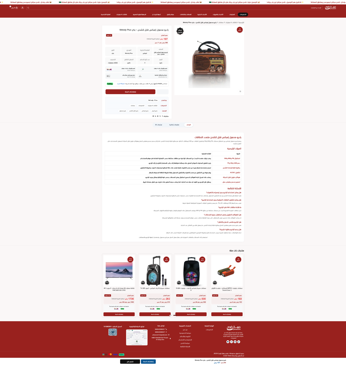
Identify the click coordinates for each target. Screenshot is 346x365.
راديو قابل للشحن (133, 111)
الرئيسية (241, 22)
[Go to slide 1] (175, 315)
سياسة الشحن (185, 343)
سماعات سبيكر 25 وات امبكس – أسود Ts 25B (155, 288)
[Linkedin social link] (155, 116)
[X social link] (160, 116)
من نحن (185, 329)
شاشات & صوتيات (231, 22)
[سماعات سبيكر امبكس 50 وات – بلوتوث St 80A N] (191, 270)
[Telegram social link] (153, 116)
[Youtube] (227, 341)
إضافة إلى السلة (130, 92)
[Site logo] (330, 7)
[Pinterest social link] (158, 116)
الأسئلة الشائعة (185, 346)
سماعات (220, 22)
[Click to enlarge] (240, 91)
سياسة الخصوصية (185, 333)
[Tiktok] (238, 341)
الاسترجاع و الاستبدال (185, 340)
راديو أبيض (154, 111)
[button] (227, 314)
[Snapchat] (235, 341)
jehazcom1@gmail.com (160, 335)
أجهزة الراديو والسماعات (146, 237)
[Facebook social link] (162, 116)
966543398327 (160, 329)
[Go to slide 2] (170, 315)
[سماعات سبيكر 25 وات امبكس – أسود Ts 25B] (155, 270)
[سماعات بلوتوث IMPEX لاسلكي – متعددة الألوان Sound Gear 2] (227, 270)
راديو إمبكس (145, 111)
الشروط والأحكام (185, 336)
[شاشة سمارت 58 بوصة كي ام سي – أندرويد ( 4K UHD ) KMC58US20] (119, 270)
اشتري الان (130, 361)
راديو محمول (122, 111)
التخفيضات (141, 105)
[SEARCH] (28, 8)
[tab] (188, 125)
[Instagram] (231, 341)
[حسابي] (22, 7)
